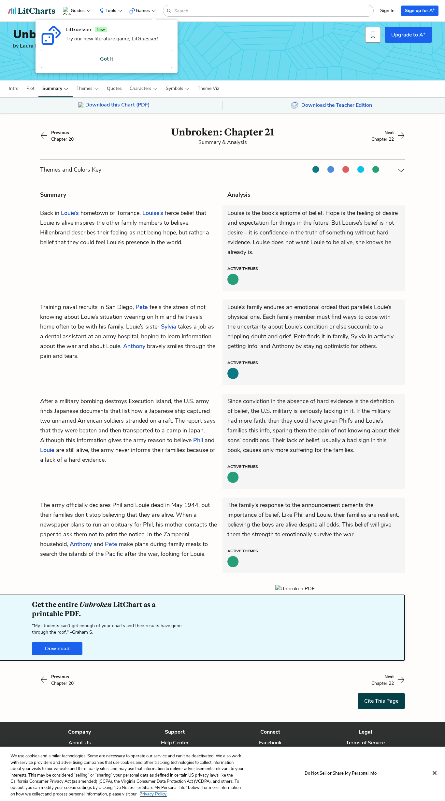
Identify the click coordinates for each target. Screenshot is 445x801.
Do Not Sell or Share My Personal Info (341, 773)
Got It (106, 59)
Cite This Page (381, 701)
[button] (14, 88)
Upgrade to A (408, 34)
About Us (79, 742)
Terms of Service (365, 742)
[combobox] (273, 10)
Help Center (175, 742)
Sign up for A (420, 10)
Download (57, 648)
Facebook (270, 742)
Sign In (387, 10)
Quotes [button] (114, 88)
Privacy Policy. (153, 794)
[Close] (434, 773)
